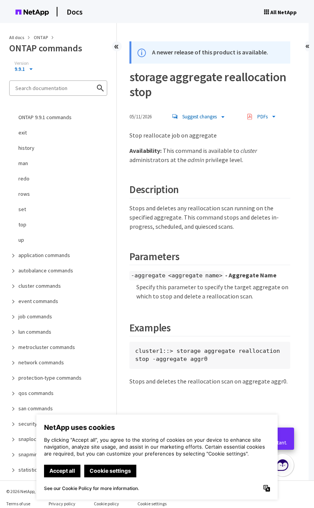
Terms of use (18, 503)
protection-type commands (50, 377)
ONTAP (41, 37)
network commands (41, 362)
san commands (35, 408)
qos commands (36, 393)
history (26, 147)
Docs (75, 11)
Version (22, 63)
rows (24, 193)
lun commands (34, 331)
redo (23, 178)
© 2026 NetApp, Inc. (25, 491)
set (22, 209)
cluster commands (39, 285)
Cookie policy (106, 503)
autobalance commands (45, 270)
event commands (38, 301)
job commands (35, 316)
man (23, 163)
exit (22, 132)
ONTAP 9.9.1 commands (45, 117)
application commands (44, 255)
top (22, 224)
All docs (16, 37)
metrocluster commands (46, 347)
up (21, 239)
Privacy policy (62, 503)
